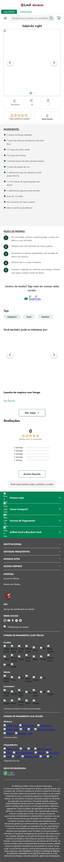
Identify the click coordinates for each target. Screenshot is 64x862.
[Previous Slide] (10, 62)
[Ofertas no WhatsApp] (8, 601)
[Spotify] (16, 620)
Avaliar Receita (32, 473)
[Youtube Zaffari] (26, 299)
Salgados (12, 317)
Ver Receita (9, 400)
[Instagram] (5, 620)
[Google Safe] (9, 773)
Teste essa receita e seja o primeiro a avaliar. (32, 484)
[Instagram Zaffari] (38, 299)
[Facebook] (12, 620)
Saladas (45, 317)
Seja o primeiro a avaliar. (20, 118)
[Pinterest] (20, 620)
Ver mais (30, 412)
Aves (29, 317)
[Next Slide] (54, 62)
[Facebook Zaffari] (32, 299)
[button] (31, 93)
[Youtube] (8, 620)
